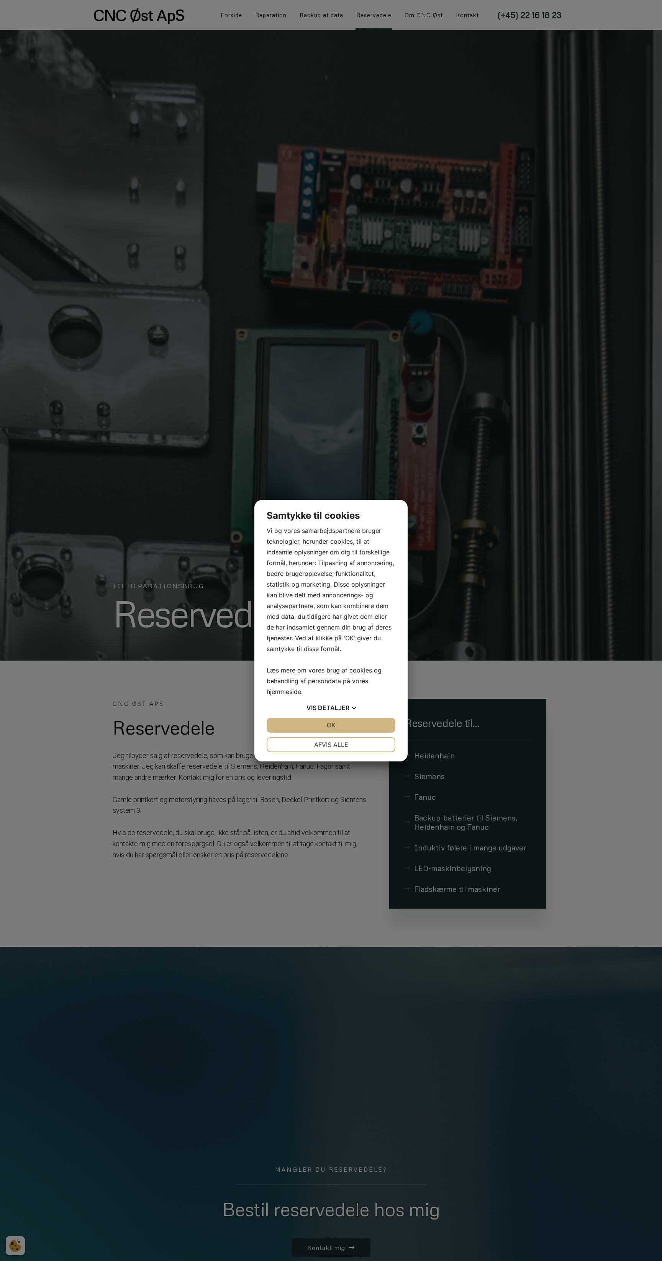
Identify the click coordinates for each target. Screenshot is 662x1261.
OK (331, 725)
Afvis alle (331, 744)
